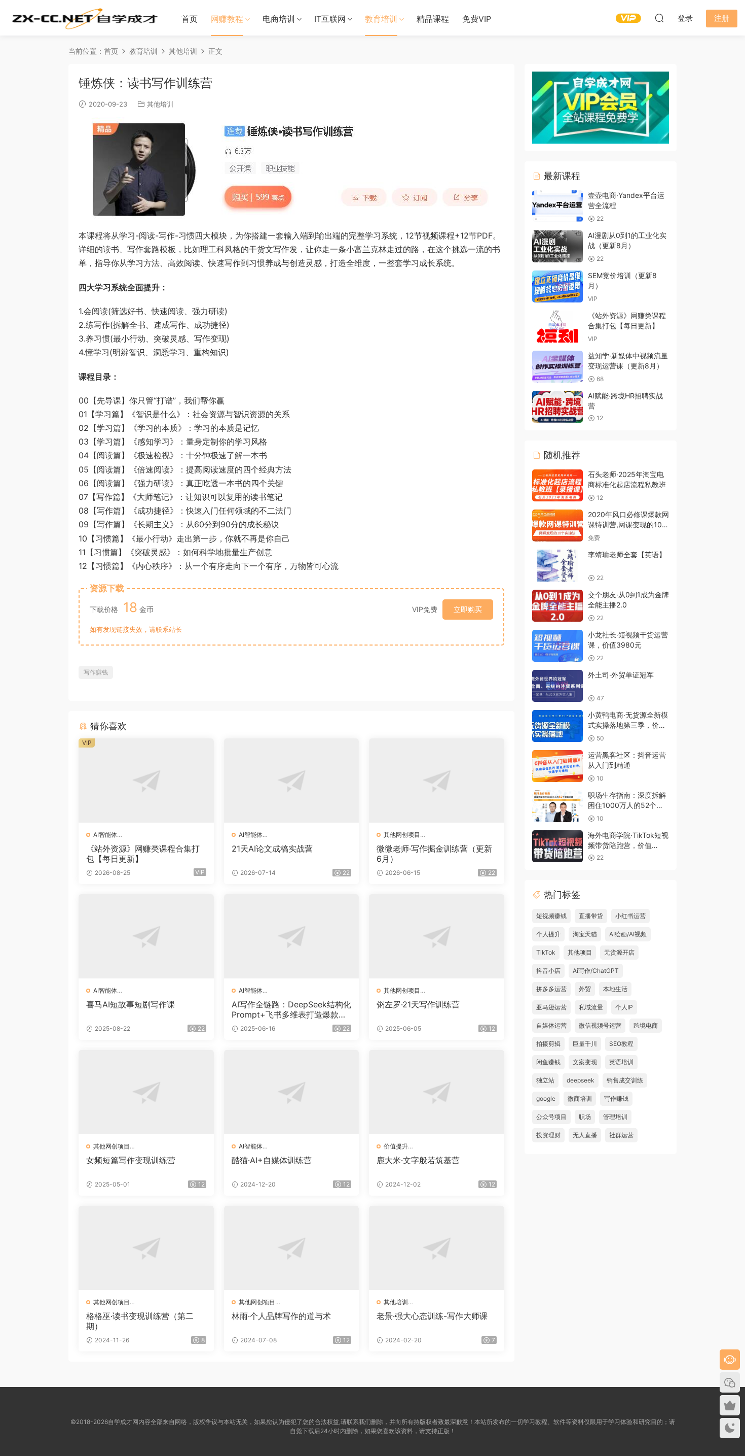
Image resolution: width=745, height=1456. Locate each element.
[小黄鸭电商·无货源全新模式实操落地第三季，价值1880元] (557, 726)
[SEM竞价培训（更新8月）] (557, 286)
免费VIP (476, 19)
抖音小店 (548, 970)
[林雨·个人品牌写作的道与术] (291, 1248)
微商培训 (580, 1098)
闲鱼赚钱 (548, 1062)
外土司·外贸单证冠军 (621, 674)
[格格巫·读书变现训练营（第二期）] (146, 1248)
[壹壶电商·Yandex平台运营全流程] (557, 206)
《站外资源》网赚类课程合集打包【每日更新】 (143, 853)
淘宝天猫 (585, 934)
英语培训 (621, 1062)
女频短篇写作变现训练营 (130, 1160)
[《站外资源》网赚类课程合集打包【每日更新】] (146, 780)
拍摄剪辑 (548, 1043)
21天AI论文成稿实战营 (272, 848)
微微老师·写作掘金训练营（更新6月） (434, 853)
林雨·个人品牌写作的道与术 (281, 1316)
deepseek (580, 1080)
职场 (585, 1117)
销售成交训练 (625, 1080)
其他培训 (160, 104)
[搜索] (659, 17)
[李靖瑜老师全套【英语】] (557, 566)
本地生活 (615, 989)
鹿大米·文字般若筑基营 (418, 1160)
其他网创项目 (402, 834)
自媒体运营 (551, 1025)
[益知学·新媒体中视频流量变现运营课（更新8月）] (557, 367)
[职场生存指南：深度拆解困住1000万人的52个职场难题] (557, 806)
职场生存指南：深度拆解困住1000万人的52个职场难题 (627, 805)
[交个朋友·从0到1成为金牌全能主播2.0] (557, 606)
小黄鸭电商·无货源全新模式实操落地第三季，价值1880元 (628, 724)
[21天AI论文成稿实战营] (291, 780)
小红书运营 (630, 916)
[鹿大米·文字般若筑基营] (436, 1092)
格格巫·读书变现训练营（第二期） (140, 1321)
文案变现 (585, 1062)
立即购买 (468, 609)
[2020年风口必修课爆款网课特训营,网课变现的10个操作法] (557, 525)
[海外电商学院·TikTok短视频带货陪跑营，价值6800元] (557, 846)
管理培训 (615, 1117)
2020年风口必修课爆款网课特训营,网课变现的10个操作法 (628, 524)
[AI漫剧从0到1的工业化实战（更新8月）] (557, 246)
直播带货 (591, 916)
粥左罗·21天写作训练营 (418, 1004)
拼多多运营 (551, 989)
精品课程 (433, 19)
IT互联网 (330, 19)
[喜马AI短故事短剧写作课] (146, 936)
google (545, 1098)
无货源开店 (619, 952)
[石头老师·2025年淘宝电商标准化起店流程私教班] (557, 485)
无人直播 (585, 1135)
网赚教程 (227, 19)
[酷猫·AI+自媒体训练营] (291, 1092)
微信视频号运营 (600, 1025)
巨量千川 (585, 1043)
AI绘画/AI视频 (628, 934)
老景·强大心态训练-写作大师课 (432, 1316)
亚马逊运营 (551, 1007)
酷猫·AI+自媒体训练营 (272, 1160)
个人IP (624, 1007)
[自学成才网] (84, 18)
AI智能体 (105, 834)
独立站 (545, 1080)
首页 (189, 19)
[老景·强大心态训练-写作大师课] (436, 1248)
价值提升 (396, 1146)
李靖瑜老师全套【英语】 (627, 554)
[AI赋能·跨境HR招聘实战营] (557, 407)
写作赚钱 (96, 672)
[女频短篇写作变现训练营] (146, 1092)
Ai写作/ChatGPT (596, 970)
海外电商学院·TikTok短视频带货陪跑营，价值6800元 (628, 845)
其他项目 (580, 952)
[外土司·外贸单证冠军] (557, 686)
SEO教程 (621, 1043)
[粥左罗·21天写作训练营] (436, 936)
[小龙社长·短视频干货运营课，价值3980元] (557, 646)
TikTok (545, 952)
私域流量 (591, 1007)
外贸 (585, 989)
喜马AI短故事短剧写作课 (130, 1004)
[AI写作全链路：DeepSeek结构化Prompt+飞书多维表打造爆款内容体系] (291, 936)
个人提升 (548, 934)
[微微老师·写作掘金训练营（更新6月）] (436, 780)
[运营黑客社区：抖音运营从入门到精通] (557, 766)
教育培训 (381, 19)
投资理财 (548, 1135)
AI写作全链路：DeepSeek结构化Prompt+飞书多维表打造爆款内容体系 (291, 1009)
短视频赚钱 (551, 916)
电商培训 (279, 19)
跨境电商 (646, 1025)
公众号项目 (551, 1117)
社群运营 (621, 1135)
